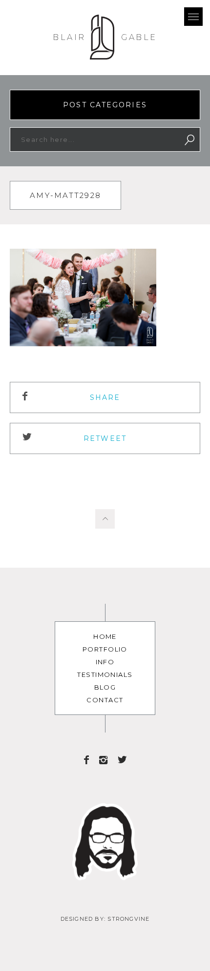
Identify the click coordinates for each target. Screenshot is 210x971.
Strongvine (128, 918)
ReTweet (105, 438)
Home (105, 636)
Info (105, 662)
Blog (105, 687)
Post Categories (105, 104)
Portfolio (105, 649)
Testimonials (104, 674)
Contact (104, 700)
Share (105, 397)
